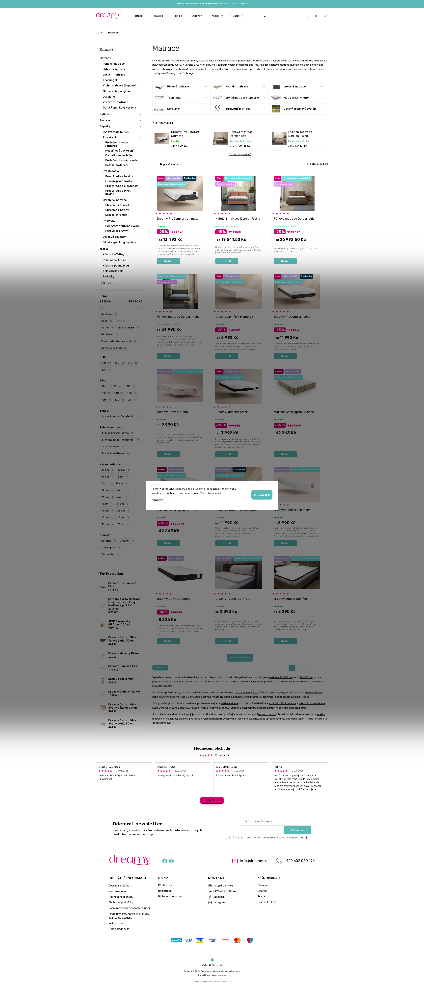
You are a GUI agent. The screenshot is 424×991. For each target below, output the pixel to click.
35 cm (107, 510)
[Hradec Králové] (212, 941)
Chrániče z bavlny (117, 210)
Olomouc (263, 885)
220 (105, 369)
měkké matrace (229, 703)
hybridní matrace (300, 64)
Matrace (105, 58)
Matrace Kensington (116, 91)
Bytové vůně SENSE (116, 132)
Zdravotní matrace (115, 102)
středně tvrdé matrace (312, 703)
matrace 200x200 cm (294, 681)
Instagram (171, 860)
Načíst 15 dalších (240, 657)
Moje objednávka (118, 929)
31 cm (122, 504)
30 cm (107, 524)
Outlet (107, 327)
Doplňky (105, 126)
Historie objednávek (170, 896)
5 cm (122, 490)
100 (129, 386)
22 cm (107, 490)
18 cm (121, 483)
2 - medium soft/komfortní (119, 416)
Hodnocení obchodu (212, 748)
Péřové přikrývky (116, 230)
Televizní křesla (113, 271)
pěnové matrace (279, 64)
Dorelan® (109, 96)
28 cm (123, 510)
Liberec (262, 890)
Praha (261, 896)
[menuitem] (139, 16)
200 (119, 363)
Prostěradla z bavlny (119, 176)
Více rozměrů (128, 327)
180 (106, 400)
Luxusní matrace (114, 74)
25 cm (107, 517)
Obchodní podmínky (120, 902)
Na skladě (109, 314)
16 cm (106, 504)
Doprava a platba (118, 885)
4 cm (122, 476)
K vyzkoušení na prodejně (118, 341)
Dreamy (127, 540)
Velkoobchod (116, 923)
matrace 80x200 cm (280, 677)
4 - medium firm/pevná (117, 433)
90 (117, 386)
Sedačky (108, 276)
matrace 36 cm (184, 696)
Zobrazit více (212, 800)
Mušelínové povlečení (119, 150)
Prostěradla (111, 171)
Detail (168, 261)
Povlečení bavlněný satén (122, 160)
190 (106, 363)
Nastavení (157, 499)
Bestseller (109, 334)
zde (220, 492)
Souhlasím (264, 494)
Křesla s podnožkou (116, 265)
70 (131, 400)
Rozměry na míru (114, 348)
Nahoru (161, 667)
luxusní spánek (279, 69)
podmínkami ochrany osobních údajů (286, 837)
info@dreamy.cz (254, 861)
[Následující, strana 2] (299, 668)
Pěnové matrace (114, 63)
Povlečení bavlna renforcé (116, 144)
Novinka (123, 321)
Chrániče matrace (115, 200)
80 (105, 386)
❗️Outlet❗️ (107, 283)
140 (119, 393)
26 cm (107, 497)
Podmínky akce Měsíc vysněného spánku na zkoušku (128, 915)
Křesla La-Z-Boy (113, 254)
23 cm (123, 517)
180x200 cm (217, 681)
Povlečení (109, 137)
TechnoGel (110, 554)
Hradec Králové (267, 902)
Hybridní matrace (114, 69)
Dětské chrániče (116, 214)
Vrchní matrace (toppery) (119, 85)
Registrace (165, 890)
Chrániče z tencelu (117, 205)
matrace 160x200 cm (191, 681)
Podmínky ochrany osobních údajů (130, 908)
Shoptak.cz (228, 981)
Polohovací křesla (114, 260)
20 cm (107, 470)
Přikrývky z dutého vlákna (122, 226)
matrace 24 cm (313, 692)
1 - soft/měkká (112, 446)
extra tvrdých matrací (294, 707)
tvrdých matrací (266, 707)
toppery (198, 69)
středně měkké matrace (282, 703)
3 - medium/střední (115, 453)
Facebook (164, 860)
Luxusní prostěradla (118, 181)
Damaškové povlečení (119, 155)
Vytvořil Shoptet (212, 965)
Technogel (110, 80)
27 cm (123, 470)
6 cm (122, 497)
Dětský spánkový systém (119, 107)
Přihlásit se (297, 830)
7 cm (106, 483)
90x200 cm (306, 677)
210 (132, 363)
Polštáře (105, 114)
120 (106, 393)
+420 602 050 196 (299, 861)
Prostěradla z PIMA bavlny (118, 192)
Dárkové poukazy (114, 236)
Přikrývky (109, 220)
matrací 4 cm (242, 692)
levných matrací (267, 714)
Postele (105, 120)
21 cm (122, 524)
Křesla (104, 248)
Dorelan (108, 540)
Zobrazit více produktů (240, 154)
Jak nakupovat (117, 891)
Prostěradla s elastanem (121, 185)
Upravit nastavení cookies (212, 975)
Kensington (110, 547)
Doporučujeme (169, 164)
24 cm (107, 476)
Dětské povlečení (116, 165)
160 (132, 393)
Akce (106, 321)
